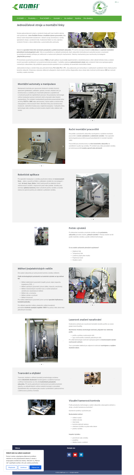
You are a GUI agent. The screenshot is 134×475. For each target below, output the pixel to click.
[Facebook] (69, 455)
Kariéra (78, 18)
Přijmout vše (35, 467)
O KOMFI (20, 18)
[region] (24, 460)
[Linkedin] (81, 455)
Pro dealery (88, 18)
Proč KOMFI (44, 18)
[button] (21, 18)
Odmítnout (23, 467)
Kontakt (57, 18)
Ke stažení (68, 18)
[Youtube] (75, 455)
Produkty (32, 18)
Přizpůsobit (11, 467)
